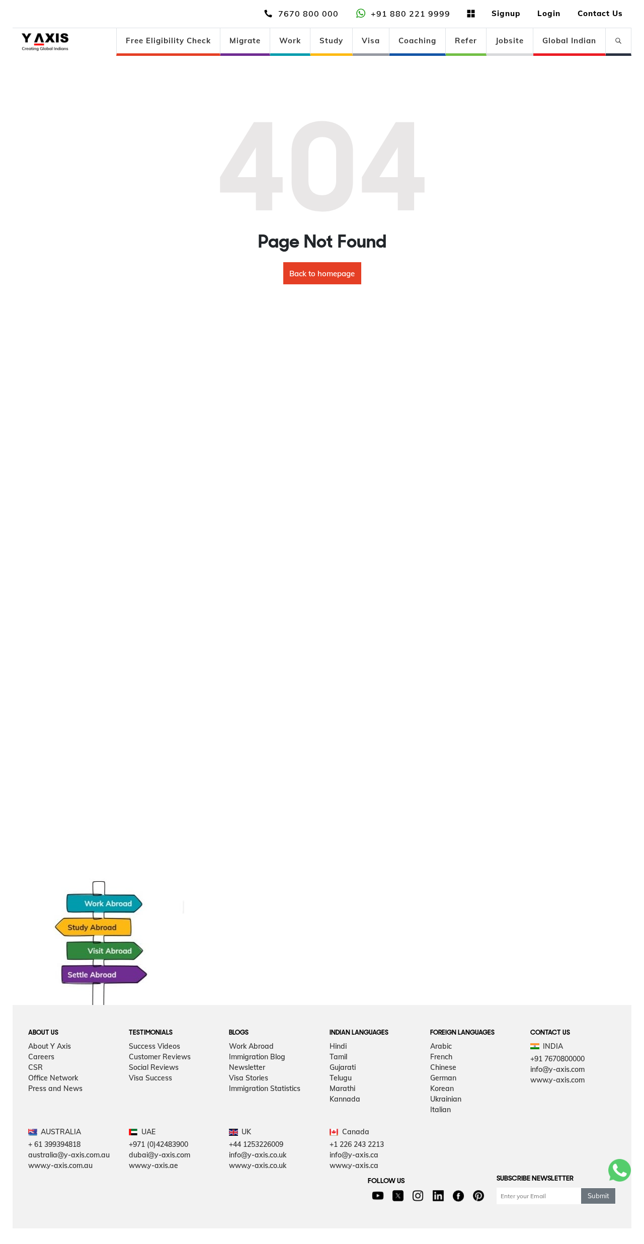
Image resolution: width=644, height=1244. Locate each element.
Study (331, 40)
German (443, 1077)
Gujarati (343, 1067)
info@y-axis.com (557, 1069)
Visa (371, 40)
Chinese (443, 1067)
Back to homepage (322, 273)
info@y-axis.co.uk (257, 1154)
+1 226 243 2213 (357, 1144)
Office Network (53, 1077)
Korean (442, 1088)
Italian (440, 1109)
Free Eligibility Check (168, 40)
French (441, 1056)
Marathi (342, 1088)
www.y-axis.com (557, 1079)
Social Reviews (154, 1067)
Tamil (338, 1056)
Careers (41, 1056)
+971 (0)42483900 (158, 1144)
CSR (35, 1067)
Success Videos (154, 1046)
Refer (466, 40)
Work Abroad (251, 1046)
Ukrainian (445, 1099)
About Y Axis (49, 1046)
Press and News (55, 1088)
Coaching (417, 40)
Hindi (338, 1046)
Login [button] (548, 13)
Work (290, 40)
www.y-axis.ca (354, 1165)
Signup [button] (506, 13)
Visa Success (150, 1077)
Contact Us (600, 13)
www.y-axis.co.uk (257, 1165)
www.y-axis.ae (153, 1165)
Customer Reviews (160, 1056)
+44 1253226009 (256, 1144)
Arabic (441, 1046)
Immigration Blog (257, 1056)
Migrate (245, 40)
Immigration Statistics (264, 1088)
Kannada (345, 1099)
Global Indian (569, 40)
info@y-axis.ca (354, 1154)
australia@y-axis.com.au (69, 1154)
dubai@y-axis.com (159, 1154)
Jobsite (510, 40)
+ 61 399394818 (54, 1144)
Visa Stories (248, 1077)
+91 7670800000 (557, 1058)
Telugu (341, 1077)
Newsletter (247, 1067)
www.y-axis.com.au (60, 1165)
